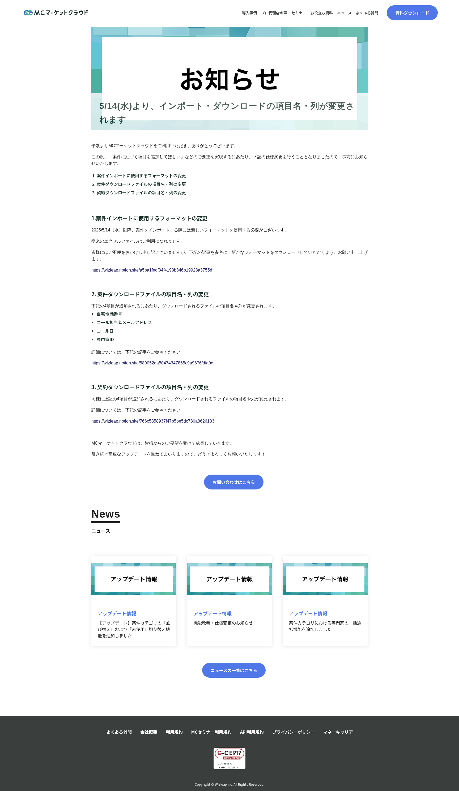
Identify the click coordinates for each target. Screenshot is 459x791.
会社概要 (148, 732)
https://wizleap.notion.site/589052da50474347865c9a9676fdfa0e (152, 363)
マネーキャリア (338, 732)
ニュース (344, 12)
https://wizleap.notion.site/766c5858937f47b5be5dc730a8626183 (152, 421)
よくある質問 (367, 12)
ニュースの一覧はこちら (234, 670)
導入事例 (249, 12)
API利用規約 (252, 732)
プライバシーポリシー (293, 732)
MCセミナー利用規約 (211, 732)
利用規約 (174, 732)
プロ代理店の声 (274, 12)
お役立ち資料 (322, 12)
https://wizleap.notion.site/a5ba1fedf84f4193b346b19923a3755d (151, 270)
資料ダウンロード (412, 13)
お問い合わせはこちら (233, 482)
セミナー (298, 12)
